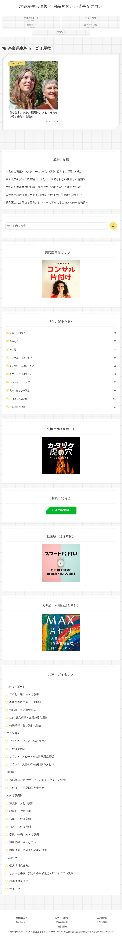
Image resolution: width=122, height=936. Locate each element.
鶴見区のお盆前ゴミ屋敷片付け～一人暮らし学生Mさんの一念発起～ (47, 202)
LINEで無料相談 (61, 510)
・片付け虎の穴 (21, 918)
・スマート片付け (61, 918)
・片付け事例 (101, 922)
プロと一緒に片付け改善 (24, 694)
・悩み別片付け (61, 922)
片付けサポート (15, 686)
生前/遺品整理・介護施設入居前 (28, 717)
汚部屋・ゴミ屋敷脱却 (22, 709)
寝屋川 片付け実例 (21, 811)
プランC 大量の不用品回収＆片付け (31, 764)
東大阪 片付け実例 (21, 803)
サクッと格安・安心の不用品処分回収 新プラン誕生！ (42, 873)
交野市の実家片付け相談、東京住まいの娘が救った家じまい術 (43, 187)
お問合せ (11, 772)
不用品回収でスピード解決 (25, 702)
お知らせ (11, 857)
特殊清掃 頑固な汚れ (22, 842)
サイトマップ (17, 888)
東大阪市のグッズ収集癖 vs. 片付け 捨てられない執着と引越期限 (46, 179)
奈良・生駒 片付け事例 (24, 834)
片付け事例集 (14, 795)
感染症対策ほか (18, 881)
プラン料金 (13, 733)
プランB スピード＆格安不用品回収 (31, 756)
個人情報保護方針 (20, 865)
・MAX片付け (100, 918)
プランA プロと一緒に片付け (28, 740)
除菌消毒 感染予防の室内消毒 (28, 850)
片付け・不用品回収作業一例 (26, 787)
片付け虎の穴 (17, 748)
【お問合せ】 (21, 922)
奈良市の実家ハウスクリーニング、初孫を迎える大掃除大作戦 (43, 171)
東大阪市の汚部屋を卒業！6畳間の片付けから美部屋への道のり (44, 194)
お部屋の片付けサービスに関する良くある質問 (37, 779)
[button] (113, 226)
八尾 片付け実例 (20, 818)
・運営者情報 (61, 926)
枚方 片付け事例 (20, 826)
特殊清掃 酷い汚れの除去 (25, 725)
